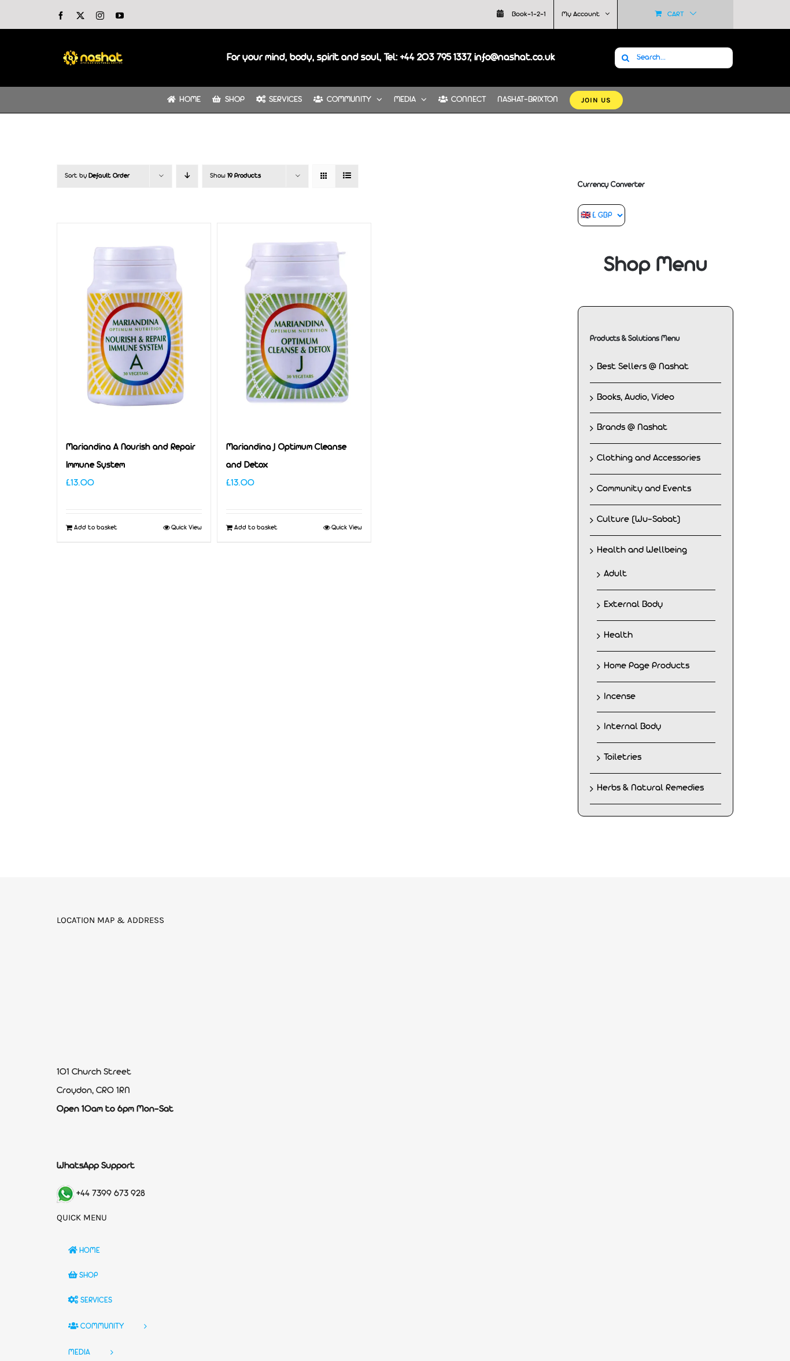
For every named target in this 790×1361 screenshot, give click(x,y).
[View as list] (346, 176)
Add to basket (95, 528)
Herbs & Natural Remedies (650, 788)
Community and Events (644, 489)
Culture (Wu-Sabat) (639, 520)
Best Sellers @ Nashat (643, 367)
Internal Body (632, 727)
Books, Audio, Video (635, 397)
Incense (620, 697)
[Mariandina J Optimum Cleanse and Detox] (294, 325)
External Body (633, 605)
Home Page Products (646, 666)
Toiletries (622, 757)
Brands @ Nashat (632, 428)
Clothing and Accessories (648, 458)
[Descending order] (187, 176)
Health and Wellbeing (642, 550)
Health (618, 635)
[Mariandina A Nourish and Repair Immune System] (134, 325)
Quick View (186, 528)
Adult (615, 574)
